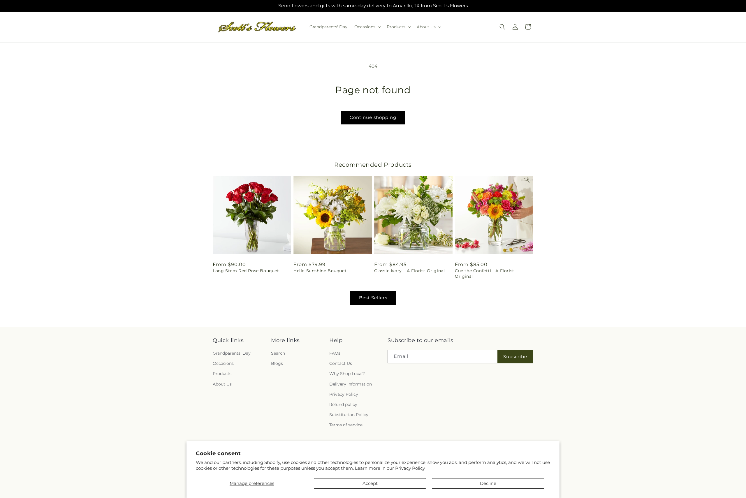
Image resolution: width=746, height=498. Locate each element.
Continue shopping (373, 117)
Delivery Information (350, 384)
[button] (367, 27)
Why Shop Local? (347, 373)
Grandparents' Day (232, 353)
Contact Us (340, 363)
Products (222, 373)
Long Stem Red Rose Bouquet (246, 270)
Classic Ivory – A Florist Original (409, 270)
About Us (222, 384)
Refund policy (343, 404)
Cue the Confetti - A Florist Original (484, 273)
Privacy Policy (410, 468)
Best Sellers (373, 297)
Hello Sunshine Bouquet (319, 270)
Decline (488, 483)
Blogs (277, 363)
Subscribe (515, 356)
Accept (370, 483)
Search (278, 353)
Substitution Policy (348, 414)
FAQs (334, 353)
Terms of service (346, 425)
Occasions (223, 363)
